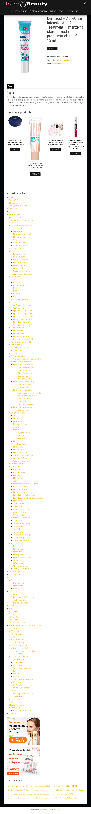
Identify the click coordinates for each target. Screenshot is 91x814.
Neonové (16, 674)
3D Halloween (18, 662)
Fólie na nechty (14, 209)
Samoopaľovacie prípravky (22, 325)
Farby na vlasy (18, 549)
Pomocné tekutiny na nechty (21, 342)
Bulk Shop (56, 810)
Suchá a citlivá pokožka (21, 518)
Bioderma (49, 786)
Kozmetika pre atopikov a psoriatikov (26, 484)
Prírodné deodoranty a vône (23, 407)
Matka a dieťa (14, 591)
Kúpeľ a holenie (16, 251)
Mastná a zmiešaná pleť (21, 424)
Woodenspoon (73, 798)
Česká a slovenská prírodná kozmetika (27, 359)
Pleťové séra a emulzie (21, 336)
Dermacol (57, 64)
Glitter (11, 212)
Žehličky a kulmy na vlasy (22, 569)
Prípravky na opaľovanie (19, 348)
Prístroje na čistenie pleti (22, 452)
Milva (43, 794)
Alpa (20, 786)
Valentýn (16, 677)
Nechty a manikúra (20, 489)
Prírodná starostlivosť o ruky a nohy (28, 393)
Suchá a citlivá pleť (20, 458)
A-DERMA (10, 786)
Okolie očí (16, 430)
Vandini (53, 798)
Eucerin (35, 790)
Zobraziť (52, 49)
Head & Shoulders (65, 790)
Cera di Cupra (63, 786)
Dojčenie (14, 594)
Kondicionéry (17, 552)
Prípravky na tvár (17, 353)
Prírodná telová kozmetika (22, 390)
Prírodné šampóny (22, 387)
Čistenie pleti (18, 421)
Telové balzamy (18, 521)
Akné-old (16, 418)
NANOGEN (48, 794)
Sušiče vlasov (18, 563)
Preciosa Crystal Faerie (19, 657)
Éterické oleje (18, 478)
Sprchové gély (18, 268)
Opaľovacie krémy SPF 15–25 (23, 308)
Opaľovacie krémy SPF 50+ (23, 314)
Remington (21, 798)
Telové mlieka (18, 526)
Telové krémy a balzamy (21, 523)
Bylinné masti (18, 470)
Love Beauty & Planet (23, 794)
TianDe (38, 798)
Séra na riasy (20, 436)
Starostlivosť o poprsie (21, 509)
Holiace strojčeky (19, 257)
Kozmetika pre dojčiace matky (24, 597)
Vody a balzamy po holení (22, 271)
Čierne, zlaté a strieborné (18, 206)
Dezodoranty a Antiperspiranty (22, 694)
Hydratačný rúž (18, 583)
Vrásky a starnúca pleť (21, 461)
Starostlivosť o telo (20, 243)
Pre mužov (12, 691)
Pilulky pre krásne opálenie (22, 319)
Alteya (23, 786)
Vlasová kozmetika (17, 543)
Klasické (21, 654)
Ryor (30, 798)
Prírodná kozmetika (18, 356)
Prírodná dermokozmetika (22, 362)
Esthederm (28, 790)
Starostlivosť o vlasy (20, 246)
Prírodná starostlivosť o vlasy (23, 382)
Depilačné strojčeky (20, 254)
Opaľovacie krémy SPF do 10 (23, 316)
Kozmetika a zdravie (16, 572)
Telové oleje (17, 529)
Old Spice (81, 794)
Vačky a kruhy (20, 438)
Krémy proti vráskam (23, 433)
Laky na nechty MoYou (21, 648)
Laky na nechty (16, 277)
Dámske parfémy (19, 472)
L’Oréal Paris (32, 794)
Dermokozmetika (17, 228)
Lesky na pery (18, 586)
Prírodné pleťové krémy (24, 379)
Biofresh (57, 786)
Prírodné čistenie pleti (23, 370)
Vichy (57, 798)
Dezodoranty (17, 475)
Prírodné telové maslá (23, 399)
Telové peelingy (18, 532)
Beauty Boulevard (41, 786)
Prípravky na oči (16, 345)
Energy (22, 790)
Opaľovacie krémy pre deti (22, 305)
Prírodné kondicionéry (23, 384)
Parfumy (12, 606)
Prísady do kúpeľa (19, 265)
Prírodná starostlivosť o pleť (23, 365)
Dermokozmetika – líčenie (22, 234)
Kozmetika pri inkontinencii (22, 711)
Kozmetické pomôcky (18, 248)
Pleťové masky (73, 11)
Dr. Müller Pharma (14, 790)
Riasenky (16, 294)
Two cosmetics (45, 798)
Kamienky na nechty (16, 214)
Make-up (16, 288)
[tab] (10, 86)
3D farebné (17, 682)
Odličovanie (17, 427)
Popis (10, 86)
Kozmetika (12, 223)
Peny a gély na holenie (21, 260)
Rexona (27, 798)
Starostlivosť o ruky (20, 512)
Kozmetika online (19, 11)
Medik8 (38, 794)
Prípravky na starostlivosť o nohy (25, 495)
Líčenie (13, 280)
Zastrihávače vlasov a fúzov (23, 274)
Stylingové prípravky (18, 464)
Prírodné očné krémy (23, 376)
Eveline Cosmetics (46, 790)
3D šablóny (13, 197)
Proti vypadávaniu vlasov (22, 557)
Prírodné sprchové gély (26, 404)
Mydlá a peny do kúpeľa (19, 299)
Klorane (73, 790)
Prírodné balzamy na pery (25, 367)
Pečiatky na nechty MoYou (20, 645)
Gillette (56, 790)
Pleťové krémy (56, 11)
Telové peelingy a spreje (22, 535)
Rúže (15, 296)
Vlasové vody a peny (20, 566)
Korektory (16, 282)
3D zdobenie (13, 203)
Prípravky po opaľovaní (21, 322)
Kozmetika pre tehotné (21, 603)
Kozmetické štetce (15, 217)
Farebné (16, 671)
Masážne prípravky (20, 486)
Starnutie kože (18, 504)
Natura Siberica (56, 794)
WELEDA (67, 798)
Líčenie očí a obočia (20, 285)
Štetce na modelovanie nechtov (22, 220)
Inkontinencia (16, 708)
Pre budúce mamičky (18, 600)
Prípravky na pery (17, 350)
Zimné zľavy (13, 713)
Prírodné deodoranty (23, 410)
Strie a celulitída (19, 515)
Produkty (12, 702)
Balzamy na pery (21, 444)
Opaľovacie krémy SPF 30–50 (23, 311)
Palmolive (10, 798)
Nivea (70, 793)
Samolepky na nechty (18, 659)
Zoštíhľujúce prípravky (21, 540)
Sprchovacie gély (19, 501)
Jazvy (15, 481)
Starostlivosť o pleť (18, 413)
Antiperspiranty (18, 231)
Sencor (34, 798)
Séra (15, 240)
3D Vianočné (13, 200)
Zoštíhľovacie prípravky (21, 538)
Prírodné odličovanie (25, 373)
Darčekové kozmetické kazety (21, 226)
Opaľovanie (15, 302)
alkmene (16, 786)
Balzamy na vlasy (19, 546)
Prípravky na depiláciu (21, 262)
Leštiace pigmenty (15, 574)
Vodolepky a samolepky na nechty (23, 679)
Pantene (15, 798)
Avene (28, 786)
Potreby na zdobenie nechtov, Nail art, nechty (25, 625)
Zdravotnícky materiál (16, 705)
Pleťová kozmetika (38, 11)
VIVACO (62, 798)
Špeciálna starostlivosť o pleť (23, 339)
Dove (81, 786)
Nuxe (75, 794)
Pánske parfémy (19, 492)
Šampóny (16, 560)
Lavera (16, 794)
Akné (15, 416)
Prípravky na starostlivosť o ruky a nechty (28, 498)
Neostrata (64, 794)
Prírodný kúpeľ (21, 401)
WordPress (43, 810)
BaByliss (34, 786)
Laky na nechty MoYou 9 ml (25, 651)
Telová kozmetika (17, 467)
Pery (15, 441)
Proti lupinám (18, 555)
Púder (15, 291)
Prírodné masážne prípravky (25, 396)
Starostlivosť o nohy (20, 506)
